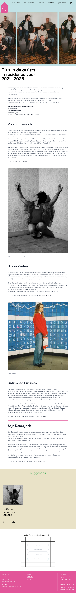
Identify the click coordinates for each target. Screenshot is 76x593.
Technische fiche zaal (9, 582)
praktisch (62, 3)
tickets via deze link (45, 295)
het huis (51, 3)
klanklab (41, 3)
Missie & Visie (6, 579)
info (13, 522)
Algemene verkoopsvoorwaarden (11, 586)
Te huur (4, 584)
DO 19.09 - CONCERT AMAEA (17, 162)
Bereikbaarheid (6, 577)
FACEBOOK (30, 579)
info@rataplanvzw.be (67, 584)
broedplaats (29, 3)
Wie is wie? (5, 574)
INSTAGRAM (30, 577)
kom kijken (16, 3)
